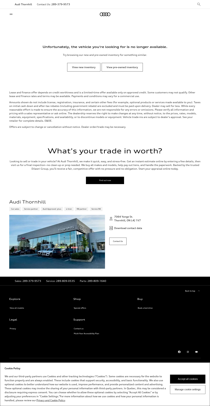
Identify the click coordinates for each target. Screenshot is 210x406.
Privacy (13, 328)
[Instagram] (188, 352)
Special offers (80, 308)
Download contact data (128, 228)
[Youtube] (196, 352)
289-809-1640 (96, 281)
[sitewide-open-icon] (199, 4)
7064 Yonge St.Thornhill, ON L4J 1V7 (127, 218)
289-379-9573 (60, 4)
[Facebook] (179, 352)
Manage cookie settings (188, 389)
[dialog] (105, 384)
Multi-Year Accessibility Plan (86, 333)
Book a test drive (145, 308)
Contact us (78, 328)
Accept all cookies (188, 379)
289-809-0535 (65, 281)
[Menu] (11, 14)
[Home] (105, 14)
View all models (17, 308)
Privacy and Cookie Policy (50, 400)
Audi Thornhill (23, 4)
